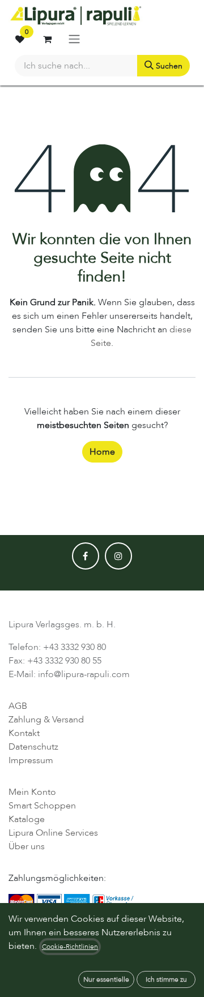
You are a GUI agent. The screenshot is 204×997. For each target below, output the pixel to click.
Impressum (30, 760)
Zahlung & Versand (46, 719)
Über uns (26, 846)
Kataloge (26, 819)
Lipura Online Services (53, 833)
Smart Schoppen (42, 805)
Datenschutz (33, 747)
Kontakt (24, 733)
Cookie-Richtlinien (70, 946)
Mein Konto (32, 792)
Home (102, 452)
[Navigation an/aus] (74, 38)
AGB (17, 706)
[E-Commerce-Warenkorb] (47, 39)
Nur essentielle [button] (106, 979)
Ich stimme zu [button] (166, 979)
